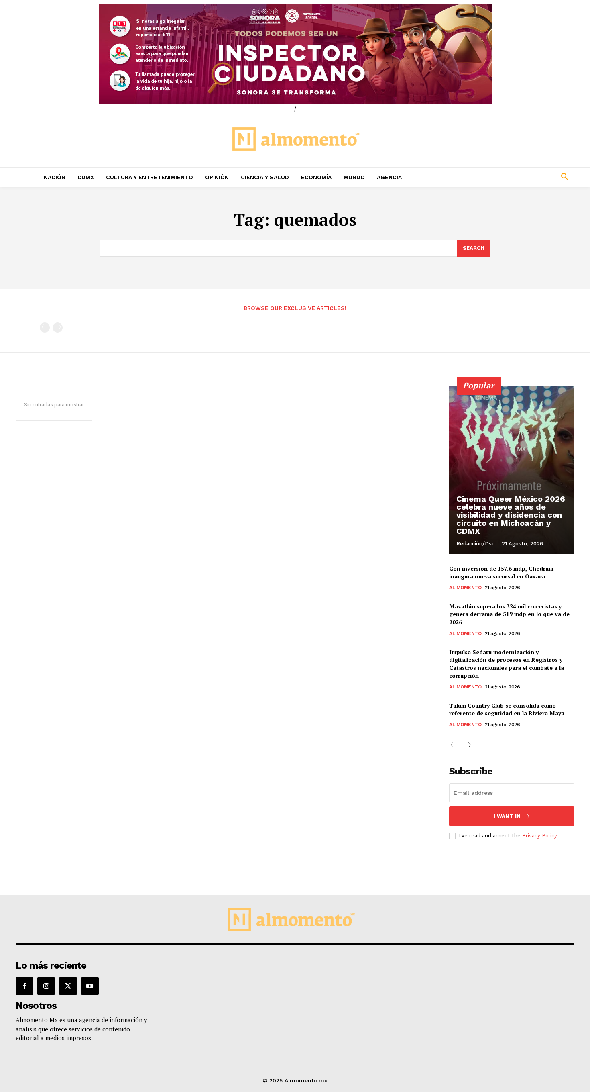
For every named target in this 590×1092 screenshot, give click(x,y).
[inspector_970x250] (295, 54)
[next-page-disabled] (58, 327)
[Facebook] (24, 986)
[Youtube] (90, 986)
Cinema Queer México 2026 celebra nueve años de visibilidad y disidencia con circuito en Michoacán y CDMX (510, 515)
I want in (507, 816)
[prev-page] (45, 327)
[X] (68, 986)
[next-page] (467, 745)
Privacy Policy (539, 836)
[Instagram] (46, 986)
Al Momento (465, 587)
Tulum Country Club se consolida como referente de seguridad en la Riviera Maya (506, 709)
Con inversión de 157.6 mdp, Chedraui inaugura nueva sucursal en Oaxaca (501, 572)
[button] (511, 177)
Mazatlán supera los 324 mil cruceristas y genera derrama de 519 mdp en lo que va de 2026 (509, 614)
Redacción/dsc (475, 544)
